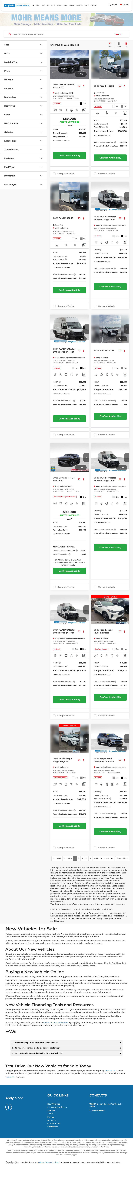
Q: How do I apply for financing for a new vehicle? (35, 1042)
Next (97, 858)
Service (50, 1117)
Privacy (56, 1162)
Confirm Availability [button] (69, 155)
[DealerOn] (12, 1162)
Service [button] (71, 5)
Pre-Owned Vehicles (57, 1107)
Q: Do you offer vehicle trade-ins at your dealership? (36, 1048)
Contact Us (52, 1127)
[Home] (33, 5)
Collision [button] (93, 5)
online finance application (55, 1022)
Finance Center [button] (62, 5)
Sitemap (49, 1162)
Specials (51, 1110)
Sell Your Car (51, 5)
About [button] (87, 5)
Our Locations (53, 1123)
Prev (68, 858)
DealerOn (40, 1162)
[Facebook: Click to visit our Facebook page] (8, 1107)
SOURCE (10, 1077)
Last (107, 858)
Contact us (110, 1071)
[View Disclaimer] (77, 110)
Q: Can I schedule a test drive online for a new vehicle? (37, 1053)
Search (118, 34)
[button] (86, 64)
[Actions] (83, 86)
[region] (69, 139)
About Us (51, 1120)
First (58, 858)
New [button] (43, 5)
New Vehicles (53, 1104)
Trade (50, 1114)
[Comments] (84, 110)
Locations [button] (79, 5)
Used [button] (37, 5)
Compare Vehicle (65, 174)
